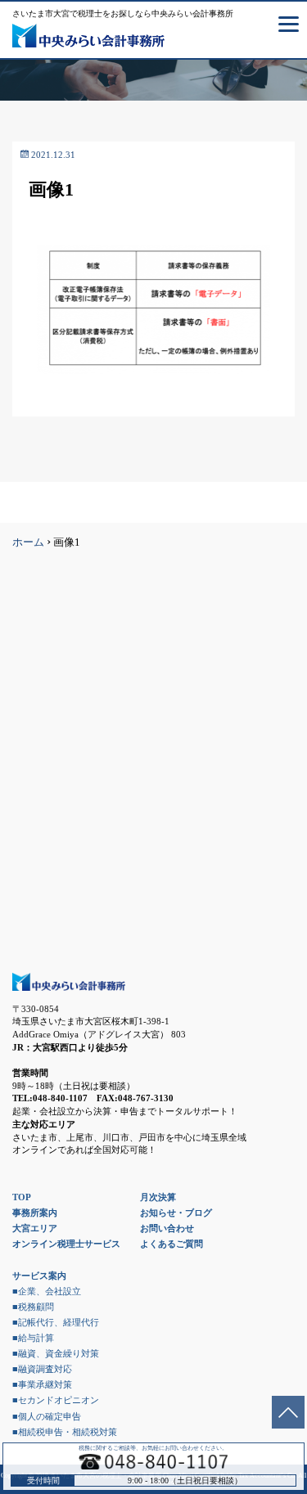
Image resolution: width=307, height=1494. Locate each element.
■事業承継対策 (42, 1384)
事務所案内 (34, 1212)
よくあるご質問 (171, 1244)
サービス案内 (39, 1275)
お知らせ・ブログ (176, 1212)
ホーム (28, 542)
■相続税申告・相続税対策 (64, 1432)
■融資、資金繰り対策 (55, 1353)
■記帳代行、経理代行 (55, 1322)
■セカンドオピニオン (55, 1400)
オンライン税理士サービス (66, 1244)
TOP (21, 1197)
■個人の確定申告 (46, 1416)
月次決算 (158, 1197)
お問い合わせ (167, 1228)
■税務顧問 (33, 1307)
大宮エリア (34, 1228)
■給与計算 (33, 1338)
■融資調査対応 (42, 1369)
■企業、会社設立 (46, 1291)
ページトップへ (288, 1412)
